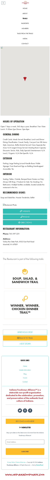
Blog (25, 374)
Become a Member (25, 421)
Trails (25, 18)
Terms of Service (20, 462)
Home (25, 8)
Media (25, 38)
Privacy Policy (11, 462)
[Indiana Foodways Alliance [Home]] (28, 4)
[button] (25, 79)
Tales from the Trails (25, 33)
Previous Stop (25, 332)
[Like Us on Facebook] (25, 410)
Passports (25, 23)
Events (25, 378)
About (25, 13)
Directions (26, 222)
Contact (25, 44)
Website (26, 211)
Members (25, 28)
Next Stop (25, 343)
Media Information (25, 370)
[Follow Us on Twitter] (20, 410)
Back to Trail (26, 338)
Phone (26, 216)
